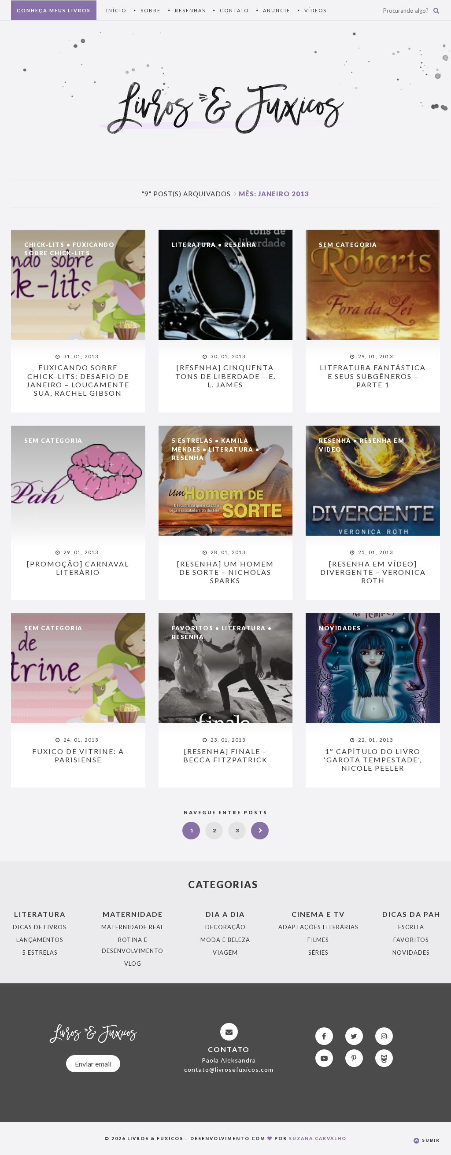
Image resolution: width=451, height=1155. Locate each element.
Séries (318, 952)
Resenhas (190, 10)
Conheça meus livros (54, 10)
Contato (234, 10)
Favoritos (193, 628)
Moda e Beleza (225, 939)
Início (116, 10)
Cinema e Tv (318, 914)
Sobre (150, 10)
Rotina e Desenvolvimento (132, 945)
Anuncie (276, 10)
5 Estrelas (192, 440)
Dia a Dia (225, 914)
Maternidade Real (132, 927)
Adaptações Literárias (318, 927)
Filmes (318, 939)
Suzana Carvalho (318, 1138)
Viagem (225, 952)
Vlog (132, 963)
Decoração (225, 927)
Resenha (240, 244)
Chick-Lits (44, 244)
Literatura (194, 244)
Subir (430, 1140)
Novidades (340, 628)
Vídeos (315, 10)
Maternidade (133, 914)
